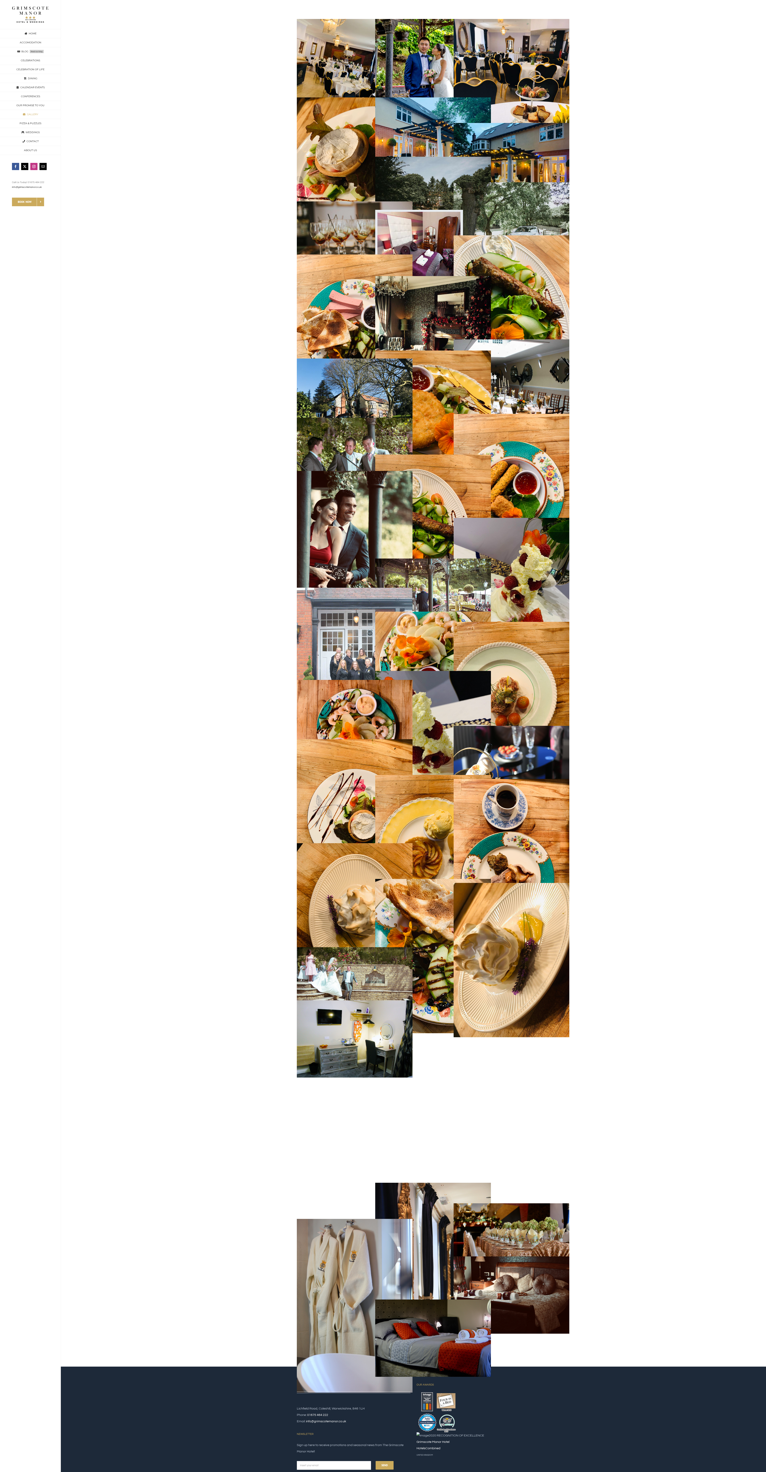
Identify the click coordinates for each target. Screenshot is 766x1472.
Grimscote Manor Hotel (433, 1441)
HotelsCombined (428, 1448)
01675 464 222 (317, 1415)
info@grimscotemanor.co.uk (27, 187)
